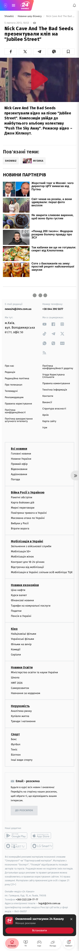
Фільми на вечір (21, 644)
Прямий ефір (19, 464)
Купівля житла (20, 716)
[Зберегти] (68, 52)
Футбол (15, 744)
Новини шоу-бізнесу (30, 16)
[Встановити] (39, 925)
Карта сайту (49, 421)
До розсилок (24, 810)
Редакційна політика (17, 378)
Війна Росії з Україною (27, 492)
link (44, 324)
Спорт (15, 734)
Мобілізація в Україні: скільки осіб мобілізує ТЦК (41, 572)
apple (42, 835)
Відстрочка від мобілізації (27, 567)
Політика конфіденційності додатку (57, 367)
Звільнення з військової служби (31, 546)
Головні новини (21, 453)
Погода (15, 479)
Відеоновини (19, 469)
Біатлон (16, 754)
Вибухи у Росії (20, 523)
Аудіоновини (19, 474)
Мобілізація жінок (22, 556)
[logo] (25, 5)
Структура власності (54, 408)
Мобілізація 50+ (21, 551)
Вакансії (47, 402)
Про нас (9, 366)
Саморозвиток (20, 687)
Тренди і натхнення (23, 721)
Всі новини (19, 448)
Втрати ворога (20, 528)
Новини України (21, 458)
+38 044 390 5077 (52, 309)
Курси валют (19, 595)
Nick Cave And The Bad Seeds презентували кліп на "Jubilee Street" (60, 16)
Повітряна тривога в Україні (29, 512)
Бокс (14, 739)
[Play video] (39, 79)
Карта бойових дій (22, 502)
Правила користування (18, 404)
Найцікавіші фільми (23, 633)
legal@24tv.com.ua (49, 903)
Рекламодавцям (14, 397)
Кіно (14, 629)
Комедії (15, 649)
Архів (45, 415)
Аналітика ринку (21, 711)
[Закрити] (71, 919)
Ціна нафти (18, 590)
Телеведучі (11, 391)
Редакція (10, 372)
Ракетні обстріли (21, 497)
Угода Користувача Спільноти (53, 375)
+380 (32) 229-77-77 (27, 899)
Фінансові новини (22, 600)
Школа (15, 677)
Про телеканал (13, 385)
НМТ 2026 (17, 682)
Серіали (16, 654)
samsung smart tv (42, 845)
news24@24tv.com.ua (18, 309)
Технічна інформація (54, 390)
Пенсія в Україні (21, 616)
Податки (16, 610)
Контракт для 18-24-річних (27, 561)
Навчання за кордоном (25, 693)
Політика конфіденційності (15, 411)
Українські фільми (22, 639)
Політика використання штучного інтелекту (19, 420)
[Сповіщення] (74, 5)
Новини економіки (25, 585)
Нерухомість (20, 706)
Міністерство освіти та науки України (34, 672)
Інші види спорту (21, 759)
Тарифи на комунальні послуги (30, 605)
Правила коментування (56, 383)
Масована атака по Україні (28, 518)
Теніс (14, 749)
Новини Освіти (22, 667)
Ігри (44, 427)
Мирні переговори (22, 507)
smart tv (16, 845)
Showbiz (9, 16)
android (16, 835)
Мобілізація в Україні (27, 541)
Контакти (47, 396)
